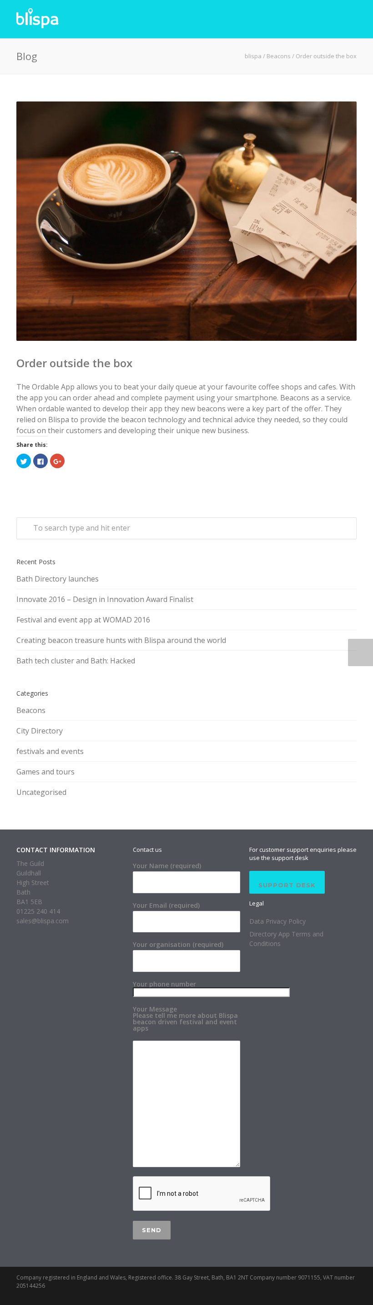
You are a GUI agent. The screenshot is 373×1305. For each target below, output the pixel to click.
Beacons (279, 56)
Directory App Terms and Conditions (286, 939)
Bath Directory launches (57, 579)
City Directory (39, 731)
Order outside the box (74, 362)
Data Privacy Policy (277, 921)
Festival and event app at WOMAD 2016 (83, 620)
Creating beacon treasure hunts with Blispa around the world (121, 640)
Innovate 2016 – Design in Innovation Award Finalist (104, 599)
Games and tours (45, 772)
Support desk (287, 885)
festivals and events (50, 751)
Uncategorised (41, 792)
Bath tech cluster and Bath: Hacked (75, 661)
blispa (253, 56)
